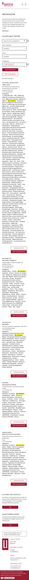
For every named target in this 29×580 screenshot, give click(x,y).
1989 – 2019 (6, 85)
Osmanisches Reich (12, 296)
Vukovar (16, 416)
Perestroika (5, 200)
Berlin (14, 109)
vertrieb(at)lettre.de (15, 568)
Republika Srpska (20, 408)
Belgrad (11, 276)
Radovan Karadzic (7, 298)
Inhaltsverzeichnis (19, 248)
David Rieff (5, 382)
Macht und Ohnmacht (18, 172)
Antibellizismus (6, 395)
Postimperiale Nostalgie (15, 200)
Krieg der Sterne (19, 166)
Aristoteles (5, 273)
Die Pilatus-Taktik (9, 385)
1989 (15, 95)
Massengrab (5, 292)
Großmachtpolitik (7, 457)
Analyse (4, 388)
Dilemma (12, 124)
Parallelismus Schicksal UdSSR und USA (12, 198)
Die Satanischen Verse (13, 122)
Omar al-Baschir (14, 193)
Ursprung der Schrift (16, 305)
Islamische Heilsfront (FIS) (13, 159)
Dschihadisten (6, 125)
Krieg (16, 289)
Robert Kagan (18, 207)
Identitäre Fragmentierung (9, 150)
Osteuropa (19, 195)
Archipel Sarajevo (9, 260)
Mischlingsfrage (14, 292)
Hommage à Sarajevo (15, 285)
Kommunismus (6, 347)
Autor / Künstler (6, 45)
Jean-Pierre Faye (6, 258)
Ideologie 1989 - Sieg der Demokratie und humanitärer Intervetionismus (14, 155)
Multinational (6, 404)
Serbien (22, 360)
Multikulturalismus (16, 182)
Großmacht (22, 456)
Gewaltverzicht (21, 145)
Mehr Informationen (9, 578)
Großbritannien (14, 400)
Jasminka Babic (15, 287)
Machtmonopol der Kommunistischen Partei (14, 173)
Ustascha (4, 306)
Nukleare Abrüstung (18, 191)
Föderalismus (19, 282)
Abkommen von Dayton (8, 393)
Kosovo (12, 289)
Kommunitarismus (18, 164)
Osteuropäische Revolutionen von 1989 (13, 196)
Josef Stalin (20, 342)
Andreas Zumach (7, 432)
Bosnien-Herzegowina (20, 276)
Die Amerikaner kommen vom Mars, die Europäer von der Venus (13, 120)
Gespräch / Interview (7, 90)
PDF (10, 507)
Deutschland (18, 397)
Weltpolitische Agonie (11, 434)
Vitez (14, 306)
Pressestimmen (14, 559)
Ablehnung (21, 95)
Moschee (21, 353)
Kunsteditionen (14, 551)
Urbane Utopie (6, 305)
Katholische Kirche (15, 344)
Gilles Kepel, (6, 82)
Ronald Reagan (6, 209)
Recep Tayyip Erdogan (17, 202)
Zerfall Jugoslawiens (7, 241)
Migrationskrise (18, 175)
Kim (15, 161)
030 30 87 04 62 (16, 566)
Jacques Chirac (12, 402)
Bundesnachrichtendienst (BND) (11, 448)
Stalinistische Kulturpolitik (9, 363)
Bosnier (17, 338)
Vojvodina (5, 365)
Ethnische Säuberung (8, 452)
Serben (17, 360)
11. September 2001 (7, 95)
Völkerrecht (17, 473)
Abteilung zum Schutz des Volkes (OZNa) (13, 333)
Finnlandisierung (12, 141)
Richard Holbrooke (7, 409)
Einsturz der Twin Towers (9, 131)
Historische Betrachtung (8, 328)
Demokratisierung (17, 115)
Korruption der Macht (8, 166)
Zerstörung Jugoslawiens (15, 365)
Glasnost (4, 147)
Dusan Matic (5, 278)
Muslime (4, 354)
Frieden (11, 283)
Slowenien (20, 299)
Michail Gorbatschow (7, 175)
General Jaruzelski (11, 145)
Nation (19, 184)
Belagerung (9, 274)
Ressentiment (16, 356)
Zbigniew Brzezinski (17, 239)
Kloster (21, 345)
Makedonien (11, 290)
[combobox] (14, 48)
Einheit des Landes (16, 129)
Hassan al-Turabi (12, 147)
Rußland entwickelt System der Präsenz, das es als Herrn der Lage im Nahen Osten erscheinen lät (14, 216)
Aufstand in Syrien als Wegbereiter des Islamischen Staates (12, 102)
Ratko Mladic (11, 408)
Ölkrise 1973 (5, 193)
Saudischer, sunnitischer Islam (10, 221)
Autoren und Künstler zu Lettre (18, 558)
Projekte (12, 550)
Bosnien (9, 113)
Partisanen (20, 354)
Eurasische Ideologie (17, 136)
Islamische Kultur (11, 342)
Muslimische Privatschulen (9, 184)
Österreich (21, 296)
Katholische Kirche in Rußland (10, 345)
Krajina (22, 461)
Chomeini (8, 115)
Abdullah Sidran (6, 271)
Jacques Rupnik (14, 82)
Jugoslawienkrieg (14, 461)
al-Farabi (14, 271)
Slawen (4, 361)
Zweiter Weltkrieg (7, 367)
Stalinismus (22, 361)
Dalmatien (23, 338)
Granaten (16, 283)
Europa (4, 138)
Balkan (4, 108)
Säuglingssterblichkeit (8, 360)
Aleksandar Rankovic (8, 335)
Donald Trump (19, 124)
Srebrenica (23, 411)
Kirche (18, 161)
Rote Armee (14, 209)
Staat (21, 228)
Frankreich (5, 283)
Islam (8, 287)
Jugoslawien (5, 161)
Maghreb (4, 290)
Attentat (11, 273)
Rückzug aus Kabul (15, 211)
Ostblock (4, 466)
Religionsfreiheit (6, 356)
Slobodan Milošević (11, 299)
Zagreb (18, 306)
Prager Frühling (6, 202)
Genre (4, 53)
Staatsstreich (5, 230)
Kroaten (13, 351)
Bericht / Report (6, 266)
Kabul (11, 161)
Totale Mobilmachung (8, 301)
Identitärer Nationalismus (9, 154)
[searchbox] (14, 48)
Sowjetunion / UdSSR (17, 225)
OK (2, 578)
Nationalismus (12, 354)
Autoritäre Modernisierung (17, 106)
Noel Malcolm (6, 322)
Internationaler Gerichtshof (9, 459)
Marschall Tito (19, 290)
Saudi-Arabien (17, 219)
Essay (12, 266)
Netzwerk (12, 543)
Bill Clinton (19, 395)
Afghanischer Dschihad (12, 99)
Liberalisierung (21, 351)
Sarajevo (10, 219)
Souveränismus (6, 225)
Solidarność (14, 223)
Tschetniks (18, 301)
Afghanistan (22, 99)
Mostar (13, 294)
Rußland (9, 214)
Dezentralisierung (7, 340)
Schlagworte (5, 61)
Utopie (10, 306)
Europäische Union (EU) (13, 138)
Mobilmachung (6, 294)
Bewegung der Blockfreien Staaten (16, 337)
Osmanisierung (11, 195)
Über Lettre (13, 541)
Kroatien (20, 289)
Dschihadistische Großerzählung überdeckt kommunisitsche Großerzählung (13, 127)
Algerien (4, 101)
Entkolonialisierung (15, 450)
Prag (24, 200)
